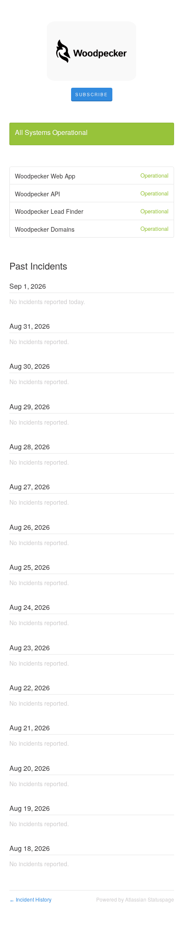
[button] (91, 94)
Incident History (30, 899)
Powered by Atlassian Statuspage (135, 899)
